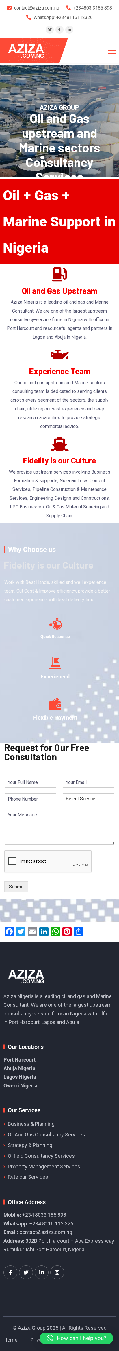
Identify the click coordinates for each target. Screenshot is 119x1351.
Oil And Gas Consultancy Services (46, 1134)
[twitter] (50, 29)
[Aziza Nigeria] (29, 50)
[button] (76, 1338)
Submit (16, 887)
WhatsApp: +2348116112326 (63, 17)
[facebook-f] (59, 29)
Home (10, 1340)
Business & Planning (31, 1124)
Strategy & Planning (30, 1145)
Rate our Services (28, 1177)
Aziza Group (32, 1328)
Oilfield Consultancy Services (41, 1156)
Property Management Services (44, 1166)
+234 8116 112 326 (51, 1224)
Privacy (38, 1340)
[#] (10, 1272)
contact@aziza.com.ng (45, 1232)
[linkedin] (69, 29)
